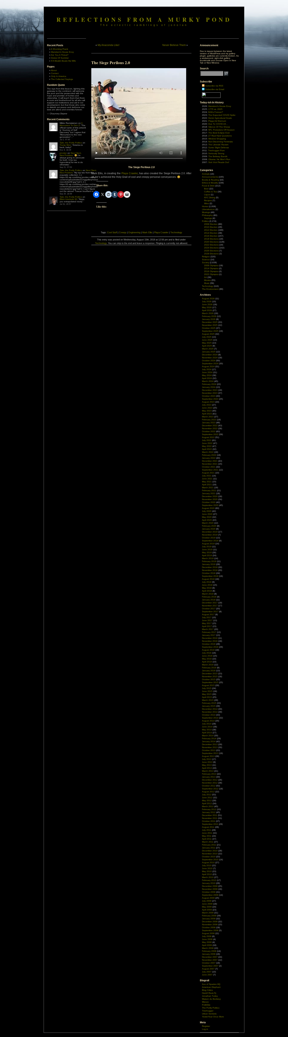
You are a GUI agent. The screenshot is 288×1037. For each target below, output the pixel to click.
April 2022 (207, 449)
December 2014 (210, 709)
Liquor (207, 194)
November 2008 (210, 924)
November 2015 (210, 676)
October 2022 (208, 431)
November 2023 (210, 393)
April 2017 (207, 626)
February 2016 (209, 667)
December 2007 (210, 957)
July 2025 (206, 337)
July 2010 (206, 865)
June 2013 (207, 762)
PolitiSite (206, 1005)
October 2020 (208, 502)
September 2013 (210, 753)
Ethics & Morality (210, 183)
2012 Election (211, 230)
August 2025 (208, 334)
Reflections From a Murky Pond (144, 19)
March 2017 (208, 629)
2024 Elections (211, 248)
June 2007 (207, 975)
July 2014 (206, 724)
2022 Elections (211, 245)
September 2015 (210, 682)
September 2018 (210, 576)
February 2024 (209, 384)
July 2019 (206, 546)
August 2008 (208, 933)
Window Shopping (217, 139)
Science (206, 259)
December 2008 (210, 921)
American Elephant (211, 987)
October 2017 (208, 608)
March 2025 (208, 349)
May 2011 (206, 836)
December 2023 (210, 390)
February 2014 (209, 738)
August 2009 (208, 898)
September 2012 (210, 789)
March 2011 (207, 842)
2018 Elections (211, 239)
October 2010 (208, 856)
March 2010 (208, 877)
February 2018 (209, 597)
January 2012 (208, 812)
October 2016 (208, 644)
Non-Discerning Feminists (220, 141)
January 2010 (208, 883)
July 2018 (206, 582)
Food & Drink (208, 186)
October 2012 (208, 786)
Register (206, 1026)
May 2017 (207, 623)
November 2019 (210, 535)
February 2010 (209, 880)
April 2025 (207, 346)
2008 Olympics (211, 265)
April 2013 (207, 768)
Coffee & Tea (210, 191)
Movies (207, 280)
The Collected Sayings (62, 79)
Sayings (208, 218)
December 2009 (210, 886)
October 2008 (208, 927)
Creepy (123, 232)
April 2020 (207, 520)
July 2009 (206, 901)
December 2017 (210, 602)
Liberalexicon (208, 209)
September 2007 (210, 966)
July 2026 (206, 301)
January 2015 (208, 706)
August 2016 (208, 650)
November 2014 (210, 712)
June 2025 (207, 340)
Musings (206, 212)
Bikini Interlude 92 (68, 199)
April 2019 (207, 555)
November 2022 (210, 428)
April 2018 (207, 591)
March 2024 (208, 381)
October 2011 (208, 821)
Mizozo (205, 1002)
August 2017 (208, 614)
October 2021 (208, 467)
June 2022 (207, 443)
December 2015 (210, 673)
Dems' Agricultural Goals (220, 118)
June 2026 (207, 304)
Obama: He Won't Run (219, 159)
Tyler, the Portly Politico (71, 143)
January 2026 (208, 319)
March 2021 (208, 487)
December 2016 (210, 638)
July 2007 (206, 972)
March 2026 (208, 313)
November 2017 (210, 605)
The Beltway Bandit (217, 156)
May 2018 (207, 588)
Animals (206, 174)
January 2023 (208, 422)
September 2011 (210, 824)
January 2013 (208, 777)
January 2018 (208, 600)
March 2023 (208, 416)
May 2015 (207, 694)
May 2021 (207, 481)
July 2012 (206, 794)
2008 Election (211, 224)
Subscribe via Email (214, 89)
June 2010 (207, 868)
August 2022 (208, 437)
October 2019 (208, 538)
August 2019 (208, 543)
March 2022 (208, 452)
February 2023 (209, 419)
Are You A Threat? (60, 55)
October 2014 (208, 715)
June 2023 (207, 408)
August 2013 (208, 756)
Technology (176, 232)
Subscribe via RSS (214, 86)
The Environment (210, 289)
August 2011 (208, 827)
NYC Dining (209, 197)
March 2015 (208, 700)
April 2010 (207, 874)
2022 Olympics (211, 274)
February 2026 (209, 316)
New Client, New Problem (71, 154)
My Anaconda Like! (108, 45)
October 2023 (208, 396)
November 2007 (210, 960)
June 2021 (207, 478)
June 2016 (207, 656)
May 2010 (207, 871)
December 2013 (210, 744)
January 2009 (208, 918)
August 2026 (208, 298)
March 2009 (208, 913)
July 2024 (206, 369)
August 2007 (208, 969)
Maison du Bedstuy (211, 999)
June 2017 (207, 620)
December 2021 (210, 461)
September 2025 (210, 331)
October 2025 (208, 328)
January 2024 (208, 387)
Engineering (134, 232)
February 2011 (209, 845)
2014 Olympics (211, 268)
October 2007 (208, 963)
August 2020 (208, 508)
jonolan (63, 153)
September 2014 (210, 718)
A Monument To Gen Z (71, 124)
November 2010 (210, 853)
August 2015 (208, 685)
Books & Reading (210, 180)
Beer (206, 188)
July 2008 (206, 936)
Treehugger (207, 1011)
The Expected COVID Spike (222, 115)
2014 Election (211, 233)
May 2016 (207, 659)
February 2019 (209, 561)
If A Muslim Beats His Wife (63, 61)
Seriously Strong (216, 153)
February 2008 (209, 951)
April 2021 (207, 484)
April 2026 (207, 310)
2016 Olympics (211, 271)
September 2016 (210, 647)
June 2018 (207, 585)
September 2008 (210, 930)
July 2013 (206, 759)
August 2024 (208, 366)
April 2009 (207, 910)
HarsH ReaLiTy (209, 993)
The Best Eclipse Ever (219, 133)
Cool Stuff (112, 232)
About (54, 70)
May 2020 (207, 517)
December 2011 (209, 815)
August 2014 (208, 721)
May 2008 (207, 942)
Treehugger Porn (216, 150)
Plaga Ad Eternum (217, 121)
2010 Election (211, 227)
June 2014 (207, 726)
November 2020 (210, 499)
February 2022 (209, 455)
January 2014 (208, 741)
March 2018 (208, 594)
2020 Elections (211, 242)
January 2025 (208, 352)
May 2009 (207, 907)
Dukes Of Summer (60, 58)
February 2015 (209, 703)
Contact (55, 73)
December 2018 (210, 567)
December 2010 (210, 851)
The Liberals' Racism (218, 144)
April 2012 (207, 803)
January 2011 (208, 848)
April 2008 (207, 945)
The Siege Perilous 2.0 (110, 63)
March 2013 (208, 771)
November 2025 (210, 325)
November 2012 (210, 783)
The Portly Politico (210, 1008)
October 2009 (208, 892)
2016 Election (211, 236)
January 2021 (208, 493)
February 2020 (209, 526)
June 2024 (207, 372)
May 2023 (207, 411)
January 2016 (208, 670)
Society (205, 262)
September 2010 (210, 859)
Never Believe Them (174, 45)
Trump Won (65, 145)
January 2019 (208, 564)
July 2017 (206, 617)
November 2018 (210, 570)
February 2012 (209, 809)
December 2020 (210, 496)
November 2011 (209, 818)
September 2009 (210, 895)
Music (207, 283)
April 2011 (207, 839)
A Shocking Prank (59, 49)
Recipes (208, 200)
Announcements (210, 177)
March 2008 (208, 948)
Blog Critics (207, 990)
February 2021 (209, 490)
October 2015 (208, 679)
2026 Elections (211, 250)
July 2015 (206, 688)
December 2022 (210, 425)
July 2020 (206, 511)
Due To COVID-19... (218, 124)
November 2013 (210, 747)
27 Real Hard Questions (220, 136)
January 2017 (208, 635)
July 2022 (206, 440)
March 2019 (208, 558)
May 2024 (207, 375)
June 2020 (207, 514)
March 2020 (208, 523)
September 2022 (210, 434)
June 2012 (207, 797)
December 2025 (210, 322)
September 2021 (210, 470)
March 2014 (208, 735)
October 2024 (208, 360)
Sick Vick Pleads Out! (218, 162)
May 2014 (207, 729)
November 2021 (210, 464)
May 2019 (207, 552)
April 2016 (207, 662)
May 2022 (207, 446)
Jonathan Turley (210, 996)
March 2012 (208, 806)
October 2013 (208, 750)
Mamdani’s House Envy (62, 52)
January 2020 (208, 529)
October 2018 (208, 573)
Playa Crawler (129, 173)
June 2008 (207, 939)
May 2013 (207, 765)
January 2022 (208, 458)
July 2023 (206, 405)
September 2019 (210, 540)
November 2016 (210, 641)
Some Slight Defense (218, 147)
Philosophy (207, 215)
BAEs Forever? (215, 112)
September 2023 (210, 399)
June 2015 (207, 691)
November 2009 (210, 889)
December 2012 (210, 780)
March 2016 (208, 664)
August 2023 (208, 402)
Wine (206, 203)
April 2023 (207, 414)
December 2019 (210, 532)
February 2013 (209, 774)
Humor (205, 206)
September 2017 (210, 611)
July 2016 (206, 653)
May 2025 (207, 343)
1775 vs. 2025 (215, 109)
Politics (205, 221)
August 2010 (208, 862)
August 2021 (208, 473)
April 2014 (207, 732)
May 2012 (207, 800)
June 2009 (207, 904)
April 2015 (207, 697)
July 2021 (206, 476)
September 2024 (210, 363)
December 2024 (210, 354)
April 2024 (207, 378)
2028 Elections (211, 253)
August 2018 (208, 579)
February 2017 (209, 632)
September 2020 (210, 505)
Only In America (58, 76)
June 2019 (207, 549)
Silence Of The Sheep (219, 127)
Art (205, 277)
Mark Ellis (147, 232)
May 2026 (207, 307)
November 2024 (210, 357)
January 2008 (208, 954)
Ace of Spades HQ (211, 984)
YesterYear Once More (213, 1016)
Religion (206, 256)
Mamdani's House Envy (219, 106)
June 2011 (207, 833)
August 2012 (208, 791)
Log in (205, 1029)
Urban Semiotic (209, 1014)
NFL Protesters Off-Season (221, 130)
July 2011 (206, 830)
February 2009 (209, 915)
